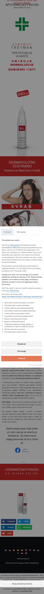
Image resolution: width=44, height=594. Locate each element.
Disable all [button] (21, 344)
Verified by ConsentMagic (35, 365)
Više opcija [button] (21, 351)
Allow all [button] (21, 358)
